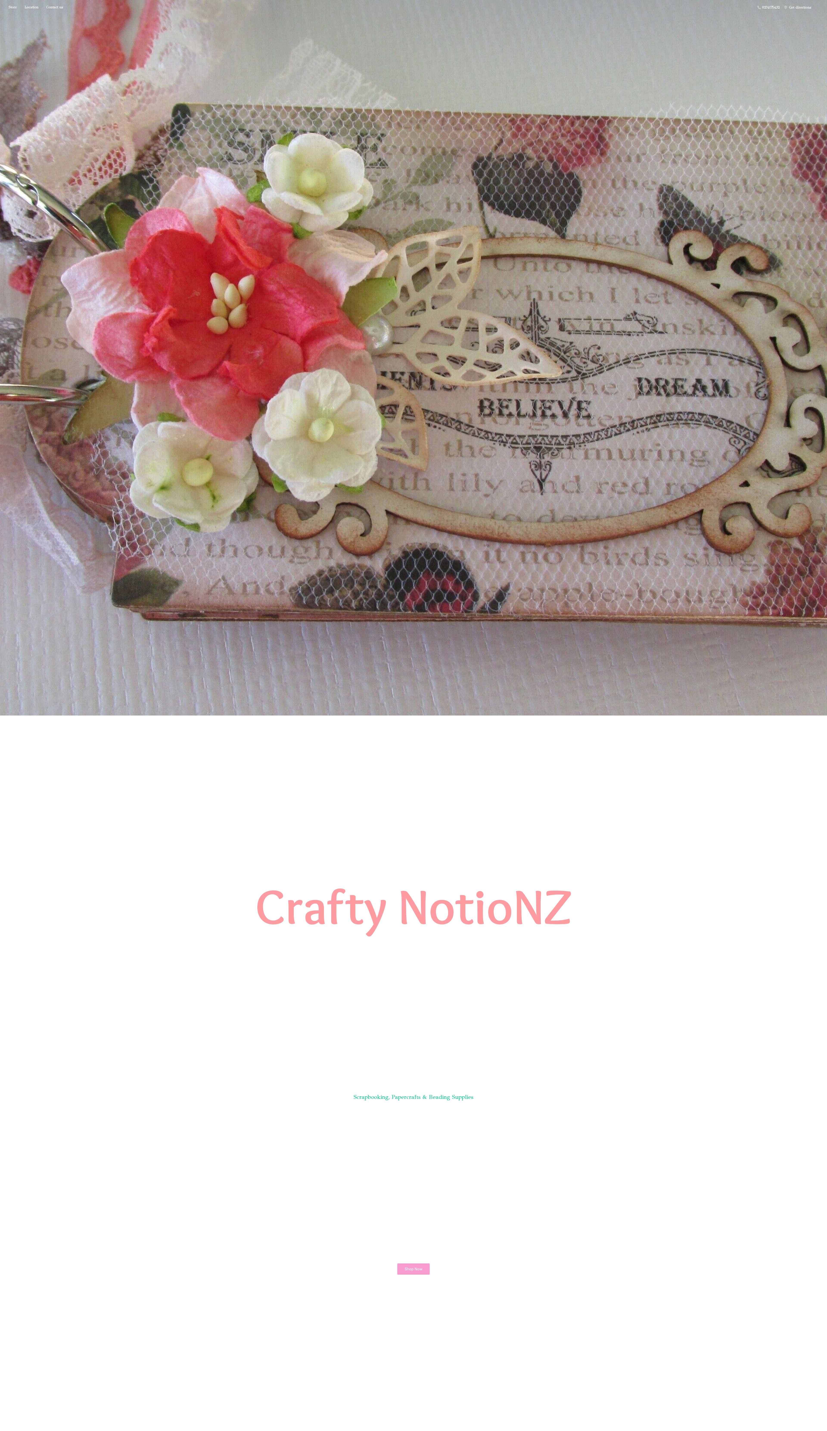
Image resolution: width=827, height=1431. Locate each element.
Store (13, 7)
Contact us (54, 7)
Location (32, 7)
